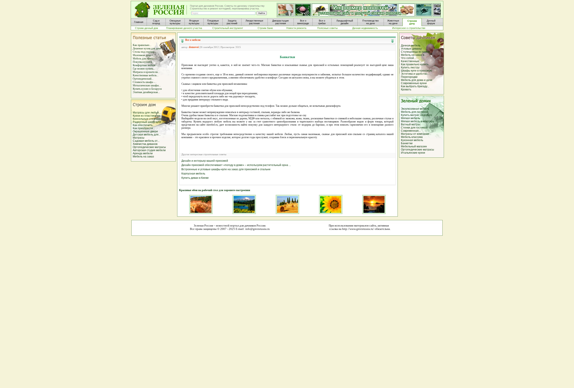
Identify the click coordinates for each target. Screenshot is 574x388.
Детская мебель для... (147, 134)
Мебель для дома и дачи (416, 80)
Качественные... (411, 61)
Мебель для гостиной (414, 111)
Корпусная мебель (193, 173)
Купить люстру (410, 67)
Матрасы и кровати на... (146, 72)
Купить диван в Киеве (195, 177)
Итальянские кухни (413, 152)
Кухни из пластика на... (147, 115)
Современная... (411, 130)
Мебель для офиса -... (145, 58)
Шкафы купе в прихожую (416, 70)
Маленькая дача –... (144, 55)
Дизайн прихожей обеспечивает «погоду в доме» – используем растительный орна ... (236, 165)
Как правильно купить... (415, 64)
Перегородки (409, 76)
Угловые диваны (411, 48)
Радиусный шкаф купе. (147, 122)
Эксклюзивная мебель (415, 108)
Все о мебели (192, 39)
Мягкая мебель (410, 118)
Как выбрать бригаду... (415, 86)
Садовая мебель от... (146, 140)
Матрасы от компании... (416, 133)
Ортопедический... (143, 78)
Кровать (406, 89)
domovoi (194, 47)
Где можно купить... (144, 68)
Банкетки (407, 143)
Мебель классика (412, 137)
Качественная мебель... (146, 75)
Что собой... (408, 58)
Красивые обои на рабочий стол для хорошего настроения (214, 190)
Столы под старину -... (145, 51)
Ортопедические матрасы (149, 147)
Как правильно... (142, 45)
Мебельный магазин (414, 146)
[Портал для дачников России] (161, 10)
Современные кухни (414, 83)
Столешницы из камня (415, 51)
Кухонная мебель (412, 140)
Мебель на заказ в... (413, 55)
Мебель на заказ (143, 156)
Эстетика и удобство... (415, 73)
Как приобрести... (144, 128)
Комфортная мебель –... (146, 65)
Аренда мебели (143, 153)
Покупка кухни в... (143, 61)
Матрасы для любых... (147, 112)
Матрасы (138, 137)
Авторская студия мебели (149, 150)
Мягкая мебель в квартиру (417, 121)
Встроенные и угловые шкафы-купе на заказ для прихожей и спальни (225, 169)
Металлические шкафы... (147, 85)
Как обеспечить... (143, 125)
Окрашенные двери (145, 131)
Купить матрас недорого (416, 115)
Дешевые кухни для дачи (147, 48)
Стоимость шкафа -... (145, 82)
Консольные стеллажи (147, 118)
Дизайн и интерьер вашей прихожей (204, 160)
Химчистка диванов (145, 144)
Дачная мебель (410, 45)
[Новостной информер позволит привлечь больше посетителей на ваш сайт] (359, 10)
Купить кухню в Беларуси (147, 88)
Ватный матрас (411, 124)
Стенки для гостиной (414, 127)
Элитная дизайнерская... (146, 92)
